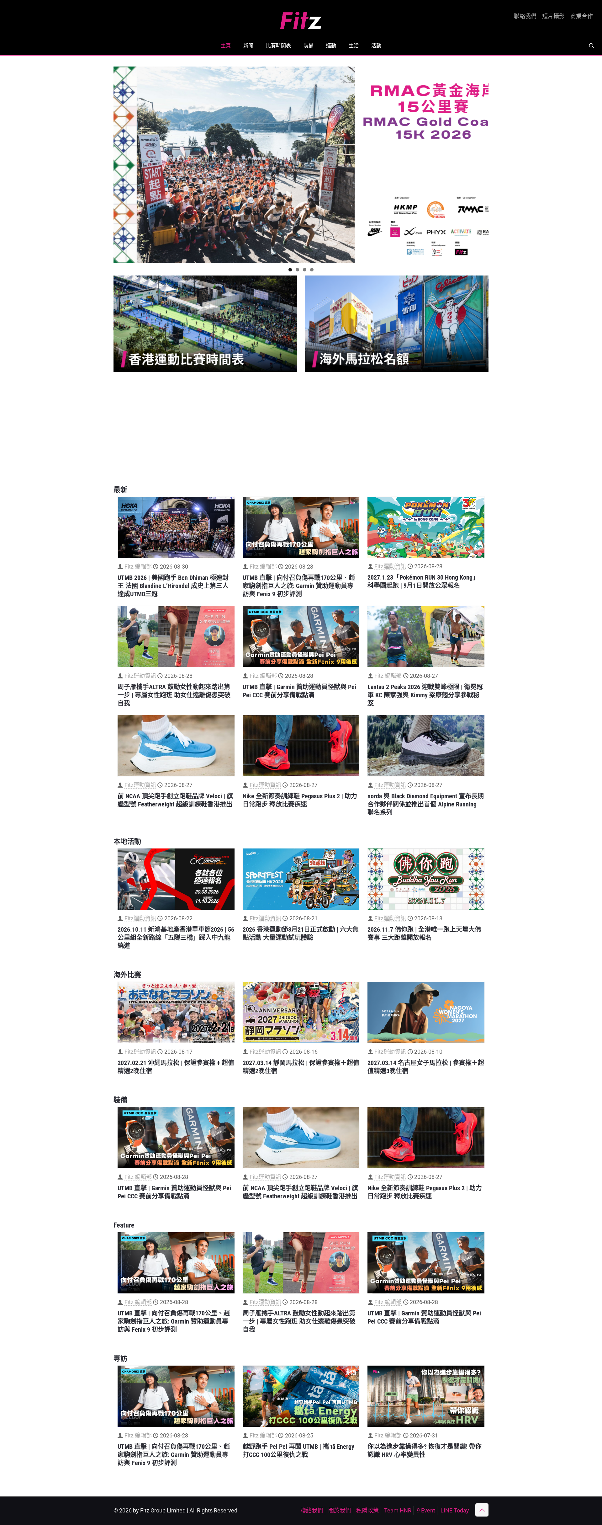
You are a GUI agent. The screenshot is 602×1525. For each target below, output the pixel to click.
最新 (120, 490)
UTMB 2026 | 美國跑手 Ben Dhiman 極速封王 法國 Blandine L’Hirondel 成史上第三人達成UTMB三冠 (173, 586)
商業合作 (581, 16)
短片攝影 (553, 16)
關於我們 (339, 1510)
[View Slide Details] (301, 165)
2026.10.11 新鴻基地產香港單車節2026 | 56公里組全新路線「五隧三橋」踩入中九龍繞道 (176, 938)
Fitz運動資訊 (390, 566)
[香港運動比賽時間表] (205, 324)
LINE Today (455, 1510)
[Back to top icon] (481, 1510)
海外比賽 (127, 975)
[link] (205, 324)
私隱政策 (367, 1510)
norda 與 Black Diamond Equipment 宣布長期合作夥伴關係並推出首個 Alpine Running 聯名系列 (425, 804)
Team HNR (397, 1510)
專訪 (120, 1358)
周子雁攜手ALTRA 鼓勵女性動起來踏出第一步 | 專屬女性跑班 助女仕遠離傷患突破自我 (174, 695)
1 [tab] (290, 269)
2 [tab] (297, 269)
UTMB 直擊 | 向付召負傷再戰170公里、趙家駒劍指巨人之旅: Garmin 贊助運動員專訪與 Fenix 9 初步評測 (299, 586)
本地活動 (127, 841)
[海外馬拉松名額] (396, 324)
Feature (124, 1225)
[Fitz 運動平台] (301, 18)
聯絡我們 (525, 16)
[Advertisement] (301, 428)
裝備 (120, 1100)
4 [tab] (312, 269)
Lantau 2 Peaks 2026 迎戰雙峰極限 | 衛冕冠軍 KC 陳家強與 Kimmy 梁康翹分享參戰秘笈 (425, 695)
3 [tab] (304, 269)
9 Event (426, 1510)
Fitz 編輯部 (138, 566)
